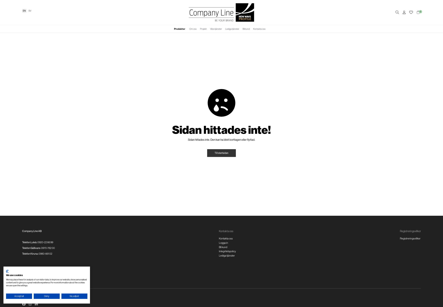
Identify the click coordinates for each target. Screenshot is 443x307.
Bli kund (246, 29)
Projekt (203, 29)
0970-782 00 (48, 247)
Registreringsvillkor (410, 238)
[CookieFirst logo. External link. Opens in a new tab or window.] (7, 271)
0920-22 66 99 (45, 242)
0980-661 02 (45, 253)
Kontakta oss (259, 29)
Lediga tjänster (232, 29)
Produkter (179, 28)
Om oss (193, 29)
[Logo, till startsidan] (221, 12)
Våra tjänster (216, 29)
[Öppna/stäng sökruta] (397, 12)
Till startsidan (221, 153)
